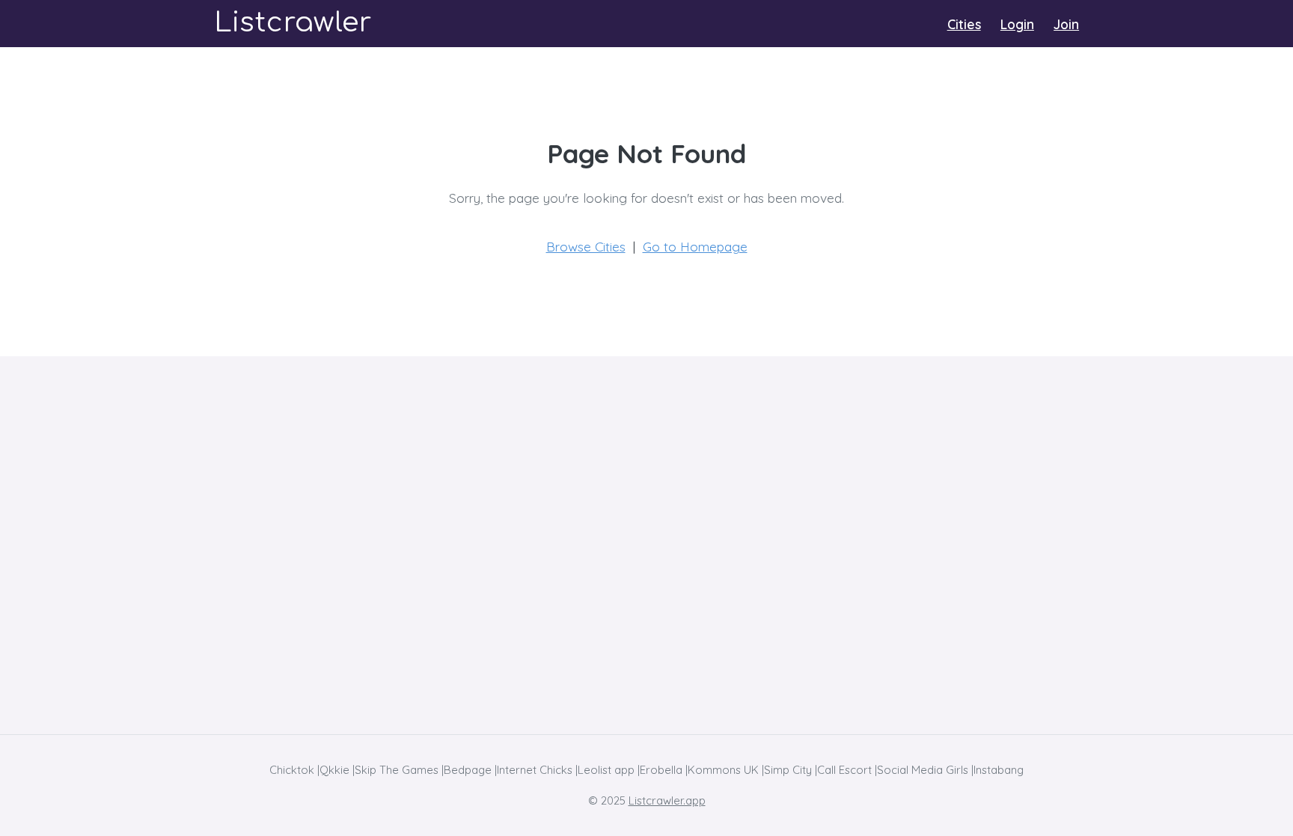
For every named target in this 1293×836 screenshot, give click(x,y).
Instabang (998, 770)
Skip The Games (396, 770)
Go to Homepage (695, 246)
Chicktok (291, 770)
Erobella (661, 770)
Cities (964, 24)
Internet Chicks (534, 770)
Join (1066, 24)
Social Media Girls (922, 770)
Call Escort (844, 770)
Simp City (788, 770)
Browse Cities (586, 246)
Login (1017, 24)
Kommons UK (723, 770)
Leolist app (606, 770)
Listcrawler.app (667, 800)
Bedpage (468, 770)
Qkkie (334, 770)
